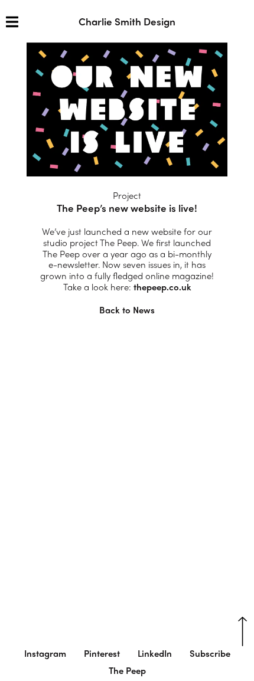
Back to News (127, 309)
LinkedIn (155, 653)
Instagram (45, 653)
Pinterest (102, 653)
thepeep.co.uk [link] (162, 286)
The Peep (127, 670)
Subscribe (210, 653)
